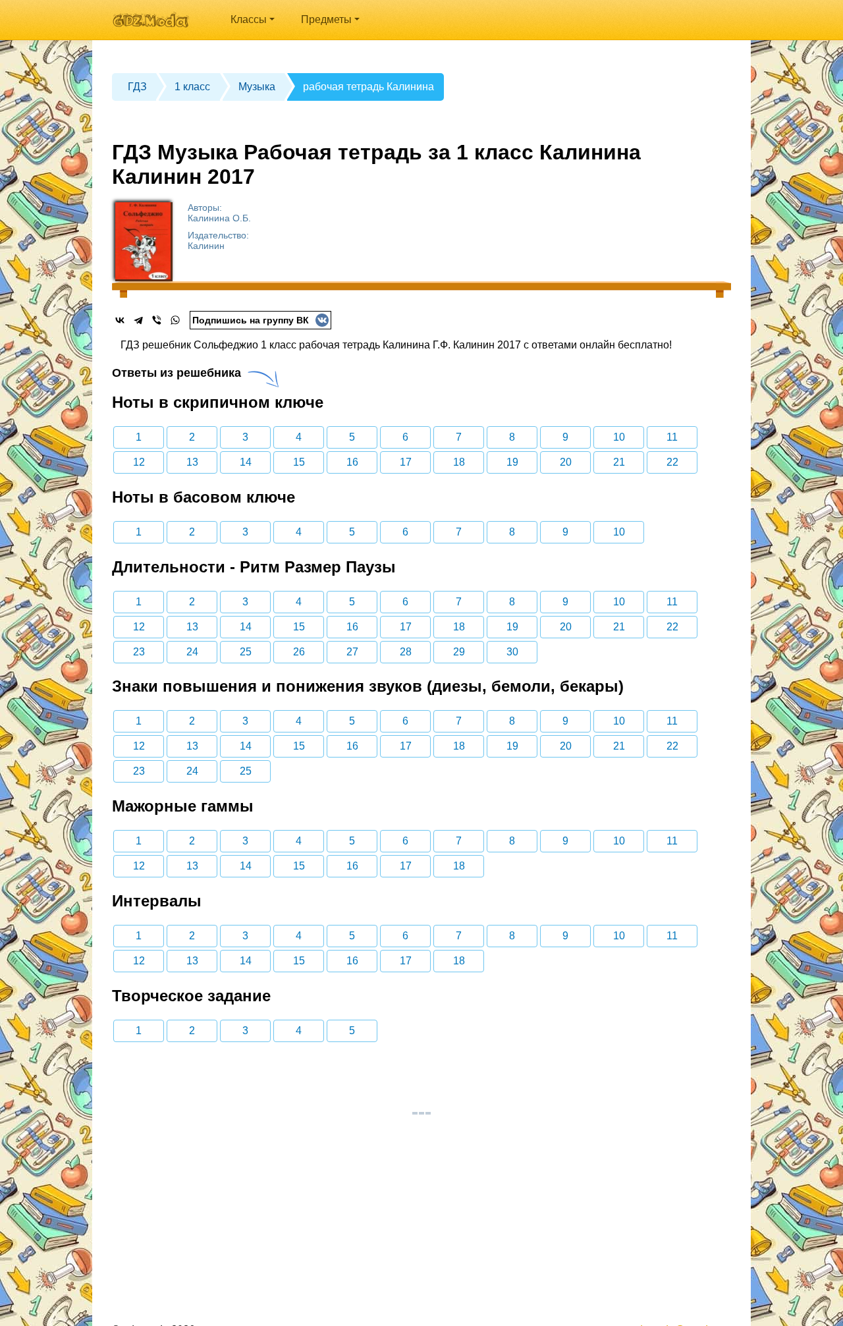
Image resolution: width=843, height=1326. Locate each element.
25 (246, 651)
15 (299, 462)
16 (352, 462)
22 (672, 462)
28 (406, 651)
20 (566, 462)
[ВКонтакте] (120, 320)
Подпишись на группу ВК (250, 320)
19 (512, 462)
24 (192, 651)
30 (512, 651)
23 (139, 651)
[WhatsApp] (175, 320)
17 (406, 462)
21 (619, 462)
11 (672, 437)
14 (246, 462)
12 (139, 462)
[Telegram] (138, 320)
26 (299, 651)
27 (352, 651)
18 (459, 462)
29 (459, 651)
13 (192, 462)
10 (619, 437)
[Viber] (157, 320)
